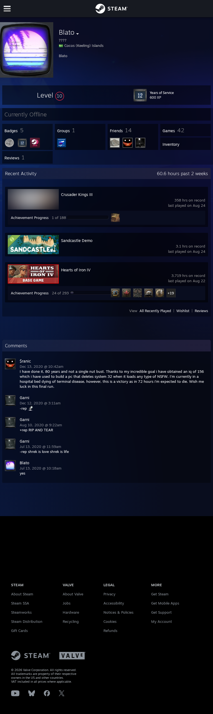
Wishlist (182, 310)
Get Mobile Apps (165, 603)
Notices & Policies (118, 612)
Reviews (201, 310)
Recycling (71, 621)
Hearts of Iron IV (75, 269)
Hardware (71, 612)
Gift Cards (19, 630)
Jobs (66, 603)
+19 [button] (171, 293)
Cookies (109, 621)
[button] (50, 95)
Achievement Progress (30, 217)
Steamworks (21, 612)
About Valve (73, 594)
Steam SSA (20, 603)
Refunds (110, 630)
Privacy (109, 594)
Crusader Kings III (77, 194)
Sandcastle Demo (76, 240)
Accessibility (113, 603)
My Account (161, 621)
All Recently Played (155, 310)
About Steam (22, 594)
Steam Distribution (26, 621)
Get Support (161, 612)
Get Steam (160, 594)
